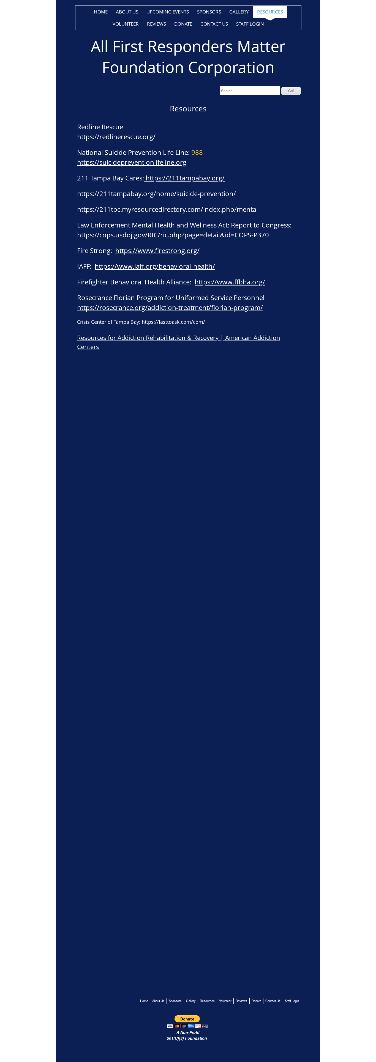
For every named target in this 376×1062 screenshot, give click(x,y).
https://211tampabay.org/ (184, 177)
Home (101, 12)
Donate (183, 24)
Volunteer (126, 24)
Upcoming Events (167, 12)
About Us (127, 12)
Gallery (239, 12)
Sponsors (209, 12)
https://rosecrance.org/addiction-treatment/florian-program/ (170, 307)
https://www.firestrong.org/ (157, 250)
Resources (270, 12)
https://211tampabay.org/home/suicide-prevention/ (156, 193)
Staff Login (250, 24)
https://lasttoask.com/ (167, 322)
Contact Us (214, 24)
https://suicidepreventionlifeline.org (131, 162)
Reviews (156, 24)
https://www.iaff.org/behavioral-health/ (155, 266)
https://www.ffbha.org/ (230, 281)
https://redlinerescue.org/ (116, 136)
